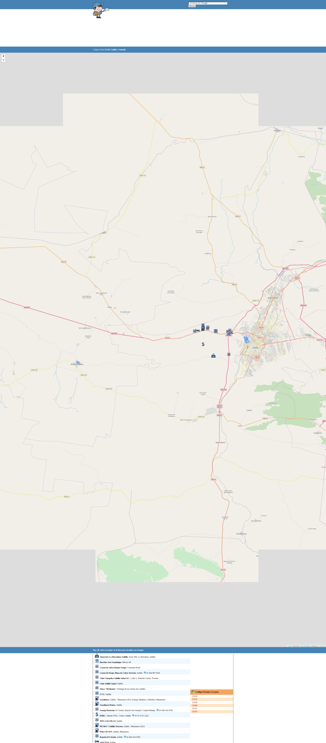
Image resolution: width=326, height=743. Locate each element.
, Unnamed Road (120, 668)
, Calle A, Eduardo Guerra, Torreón (129, 678)
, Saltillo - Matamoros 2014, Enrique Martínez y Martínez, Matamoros (132, 700)
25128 (194, 696)
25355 (194, 711)
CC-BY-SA (322, 646)
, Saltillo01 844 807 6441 (130, 673)
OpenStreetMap (305, 646)
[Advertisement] (156, 28)
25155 (194, 699)
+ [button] (3, 56)
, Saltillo (111, 684)
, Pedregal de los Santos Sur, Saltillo (122, 689)
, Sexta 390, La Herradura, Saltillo (127, 657)
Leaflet (290, 646)
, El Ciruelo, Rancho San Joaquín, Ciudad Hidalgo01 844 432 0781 (136, 710)
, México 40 (115, 662)
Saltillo (114, 49)
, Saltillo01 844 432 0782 (120, 737)
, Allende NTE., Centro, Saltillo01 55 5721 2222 (124, 716)
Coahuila (122, 49)
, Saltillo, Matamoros (114, 732)
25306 (194, 705)
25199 (194, 702)
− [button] (3, 60)
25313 (194, 708)
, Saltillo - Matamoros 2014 (122, 726)
